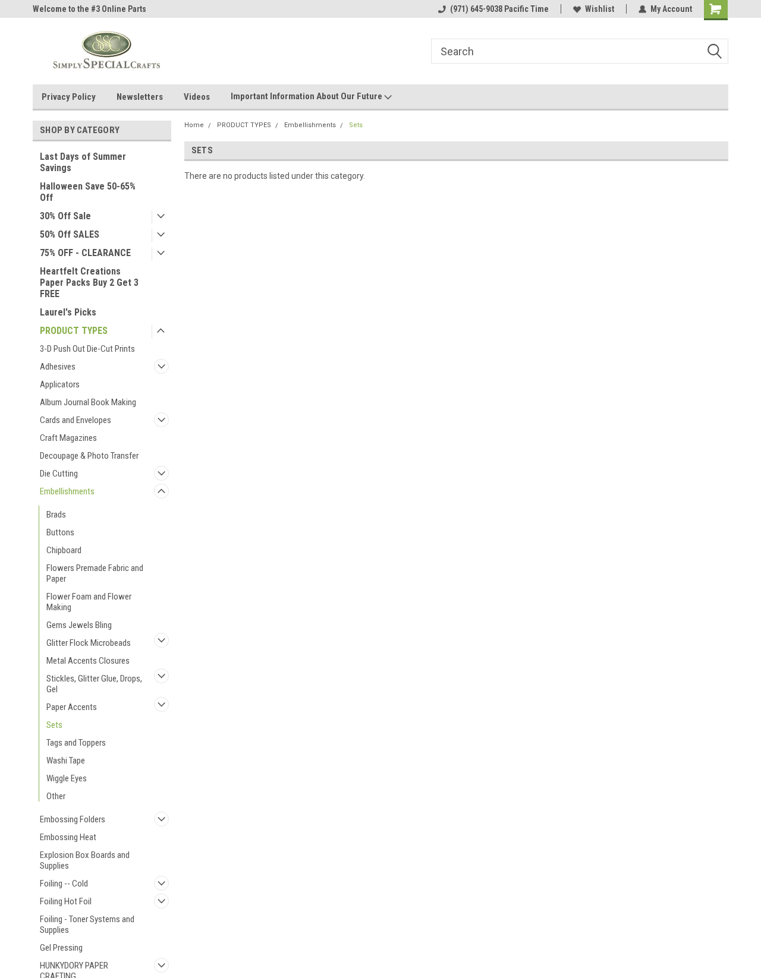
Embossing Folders (72, 819)
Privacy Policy (69, 97)
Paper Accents (71, 707)
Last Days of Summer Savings (83, 162)
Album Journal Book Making (88, 402)
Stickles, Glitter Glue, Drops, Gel (94, 684)
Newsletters (140, 97)
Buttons (60, 532)
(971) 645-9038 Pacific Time (499, 9)
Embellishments (67, 491)
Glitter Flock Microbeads (88, 643)
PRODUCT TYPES (74, 330)
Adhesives (58, 366)
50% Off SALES (69, 234)
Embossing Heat (68, 837)
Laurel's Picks (68, 312)
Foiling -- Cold (64, 883)
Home (194, 125)
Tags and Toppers (76, 742)
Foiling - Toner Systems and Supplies (87, 924)
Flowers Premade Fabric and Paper (94, 573)
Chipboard (63, 550)
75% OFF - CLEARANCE (85, 252)
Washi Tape (65, 760)
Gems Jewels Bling (79, 625)
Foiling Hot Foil (66, 901)
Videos (197, 97)
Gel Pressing (61, 947)
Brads (56, 514)
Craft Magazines (68, 438)
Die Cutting (59, 473)
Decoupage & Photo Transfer (89, 455)
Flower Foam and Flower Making (88, 602)
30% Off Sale (65, 216)
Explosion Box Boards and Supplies (85, 860)
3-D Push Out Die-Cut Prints (87, 348)
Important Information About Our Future (307, 96)
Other (55, 796)
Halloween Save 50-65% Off (88, 192)
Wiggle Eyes (66, 778)
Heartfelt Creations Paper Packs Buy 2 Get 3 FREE (89, 282)
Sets (54, 725)
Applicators (60, 384)
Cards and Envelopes (75, 420)
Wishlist (599, 9)
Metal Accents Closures (88, 660)
